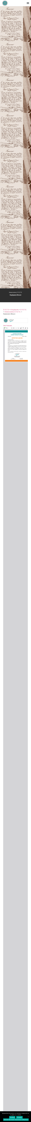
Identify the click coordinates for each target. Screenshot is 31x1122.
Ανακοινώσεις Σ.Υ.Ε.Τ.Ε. (15, 292)
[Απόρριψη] (28, 1116)
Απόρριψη (19, 1117)
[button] (28, 3)
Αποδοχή (12, 1117)
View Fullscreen (7, 325)
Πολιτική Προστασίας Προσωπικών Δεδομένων (16, 1119)
